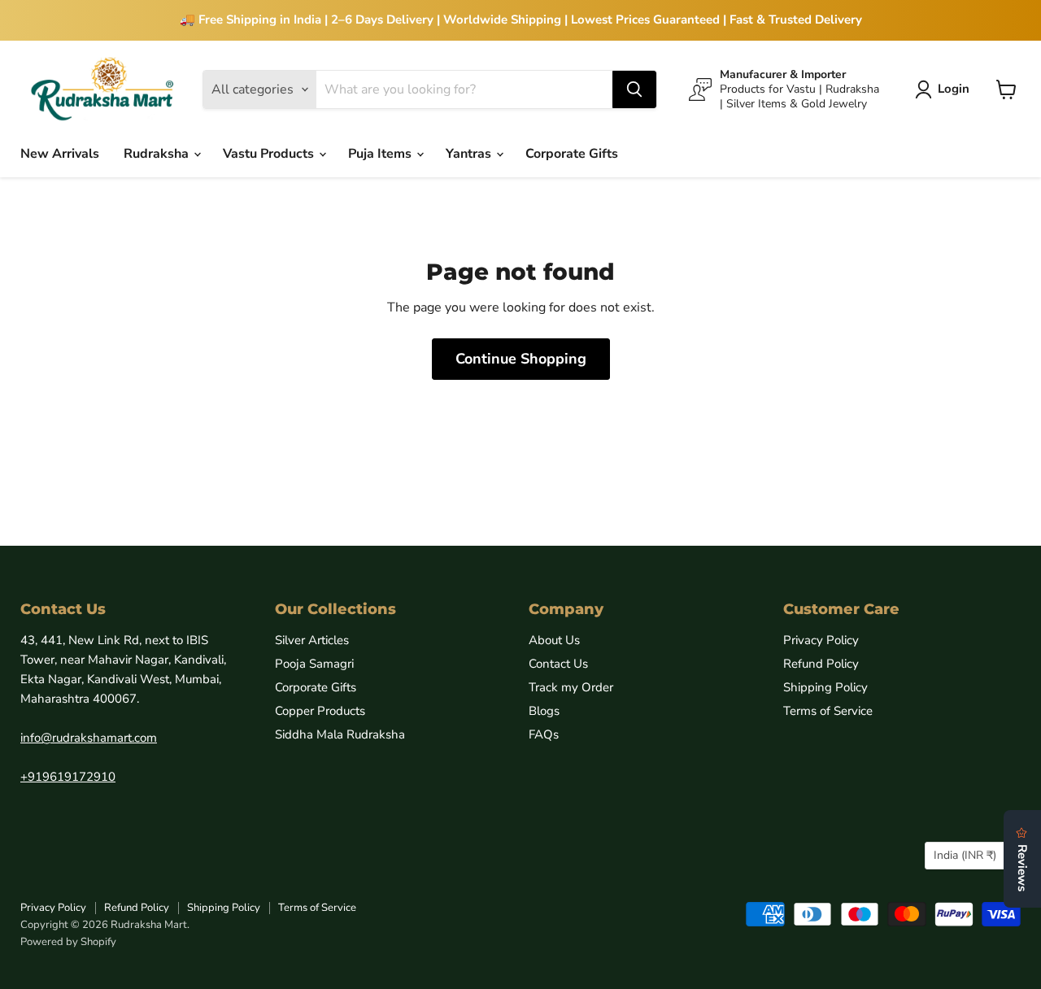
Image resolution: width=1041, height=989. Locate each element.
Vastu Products (270, 154)
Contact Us (558, 664)
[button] (945, 89)
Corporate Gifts (571, 154)
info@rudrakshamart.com (88, 738)
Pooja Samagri (314, 664)
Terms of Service (828, 711)
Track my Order (571, 687)
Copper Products (320, 711)
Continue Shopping (520, 358)
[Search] (634, 89)
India (965, 855)
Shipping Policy (825, 687)
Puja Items (381, 154)
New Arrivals (59, 154)
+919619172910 (67, 777)
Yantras (470, 154)
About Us (554, 640)
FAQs (544, 734)
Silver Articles (312, 640)
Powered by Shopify (68, 942)
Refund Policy (821, 664)
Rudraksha (158, 154)
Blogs (544, 711)
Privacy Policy (821, 640)
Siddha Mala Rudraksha (340, 734)
